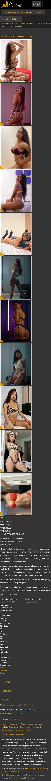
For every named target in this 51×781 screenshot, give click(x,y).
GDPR (5, 772)
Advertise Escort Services (31, 724)
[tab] (25, 681)
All (6, 18)
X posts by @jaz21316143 (11, 714)
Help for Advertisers (10, 727)
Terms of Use (29, 769)
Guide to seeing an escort (30, 727)
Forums (5, 724)
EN (34, 4)
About (12, 724)
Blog (17, 724)
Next (14, 18)
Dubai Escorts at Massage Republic (11, 4)
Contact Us (14, 772)
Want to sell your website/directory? (16, 730)
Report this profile (10, 719)
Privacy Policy (42, 769)
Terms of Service (24, 778)
